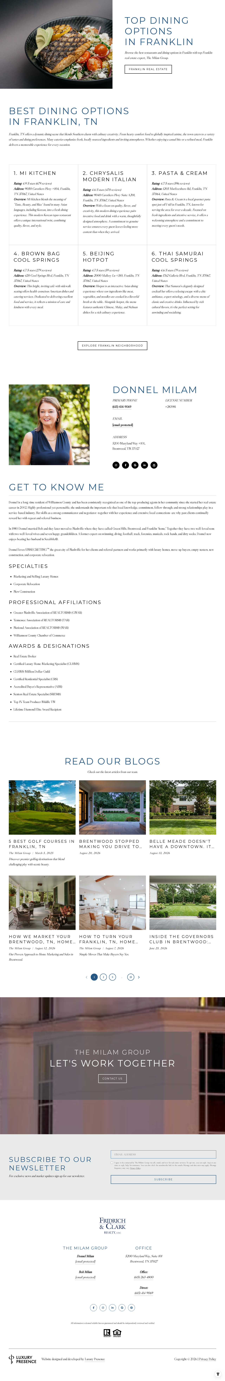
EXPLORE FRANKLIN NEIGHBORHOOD (112, 345)
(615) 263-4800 (143, 1277)
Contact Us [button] (112, 1078)
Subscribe (163, 1179)
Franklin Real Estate (148, 69)
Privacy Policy (135, 1168)
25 (131, 977)
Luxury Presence (95, 1359)
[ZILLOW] (154, 465)
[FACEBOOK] (125, 465)
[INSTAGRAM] (116, 465)
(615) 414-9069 (121, 407)
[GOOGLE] (135, 465)
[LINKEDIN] (144, 465)
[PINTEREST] (131, 1307)
